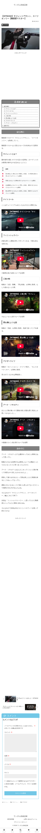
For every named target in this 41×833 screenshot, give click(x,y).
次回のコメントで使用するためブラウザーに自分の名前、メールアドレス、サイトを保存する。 (20, 783)
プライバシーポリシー (20, 822)
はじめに (6, 106)
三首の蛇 (8, 116)
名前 (6, 756)
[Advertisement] (20, 75)
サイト (6, 772)
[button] (37, 466)
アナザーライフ (10, 120)
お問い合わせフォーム (30, 819)
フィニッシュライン (12, 113)
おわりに (6, 125)
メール (7, 764)
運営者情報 (10, 819)
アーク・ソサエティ (12, 123)
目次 (18, 102)
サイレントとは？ (11, 108)
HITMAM (6, 25)
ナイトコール (10, 111)
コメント (8, 732)
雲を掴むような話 (11, 118)
